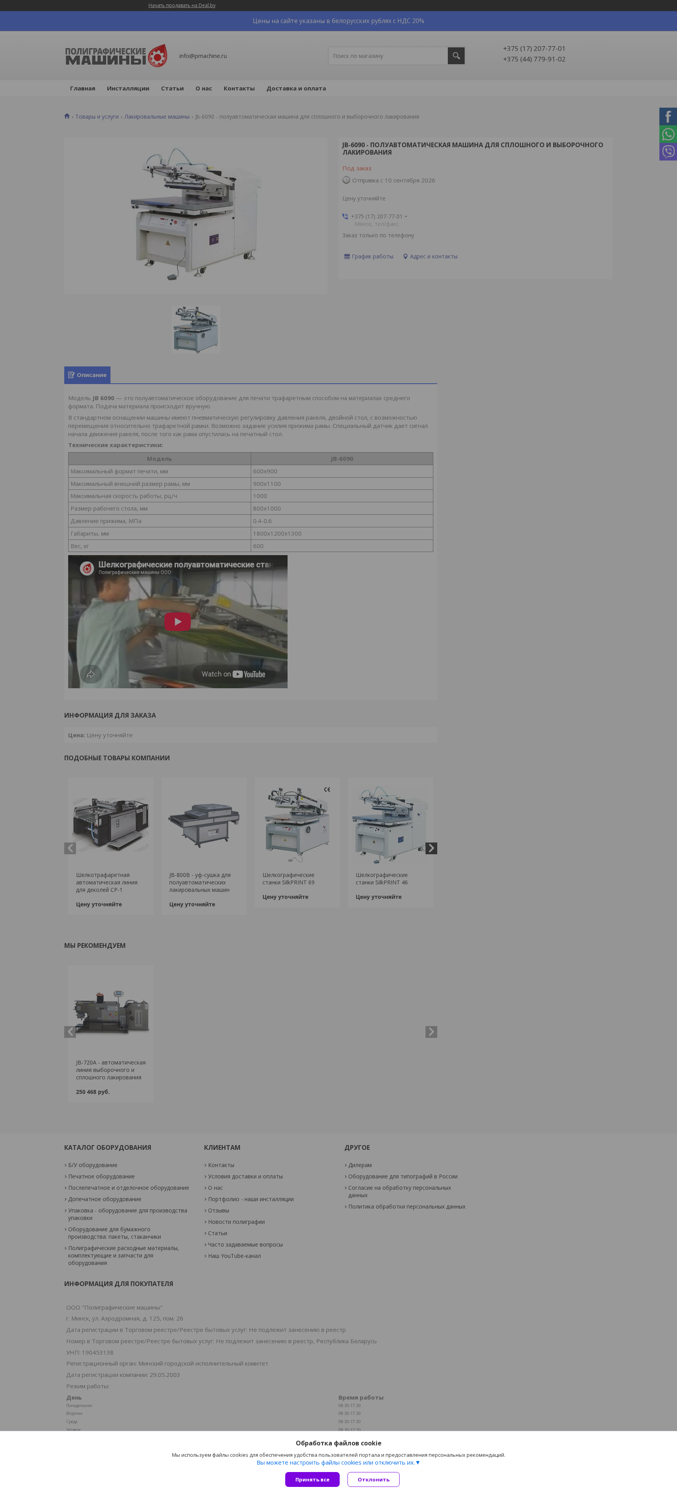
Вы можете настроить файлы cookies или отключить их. (336, 1462)
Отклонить (373, 1479)
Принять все (312, 1479)
